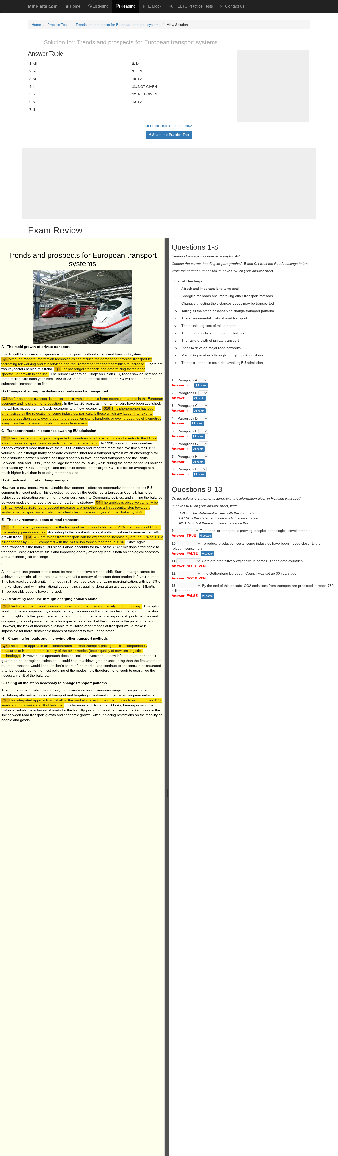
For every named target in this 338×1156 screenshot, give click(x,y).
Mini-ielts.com (43, 6)
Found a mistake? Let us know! (170, 126)
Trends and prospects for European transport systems (118, 25)
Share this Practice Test (170, 135)
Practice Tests (58, 25)
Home (74, 6)
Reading (128, 6)
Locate (201, 385)
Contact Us (234, 6)
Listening (100, 6)
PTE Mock (152, 6)
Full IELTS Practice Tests (191, 6)
